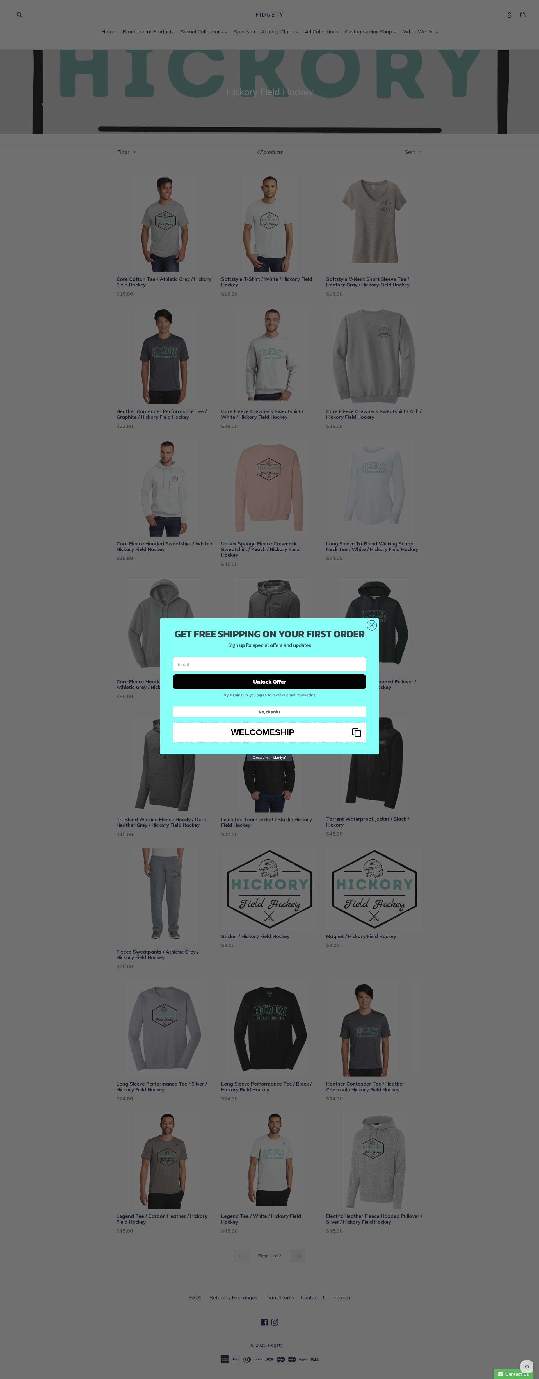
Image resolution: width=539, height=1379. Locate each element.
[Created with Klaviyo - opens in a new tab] (269, 757)
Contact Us (516, 1374)
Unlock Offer (269, 681)
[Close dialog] (372, 625)
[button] (269, 732)
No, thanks (270, 711)
